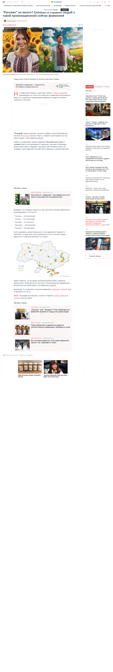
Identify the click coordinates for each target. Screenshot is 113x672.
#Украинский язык (12, 355)
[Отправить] (22, 2)
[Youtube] (97, 2)
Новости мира (34, 307)
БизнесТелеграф (70, 5)
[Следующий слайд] (111, 5)
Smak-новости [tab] (99, 86)
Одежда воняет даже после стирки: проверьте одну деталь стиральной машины (98, 148)
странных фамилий (59, 93)
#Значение (22, 355)
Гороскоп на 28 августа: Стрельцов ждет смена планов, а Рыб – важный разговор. (98, 179)
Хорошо (64, 9)
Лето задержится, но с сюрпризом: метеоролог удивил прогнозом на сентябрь (97, 158)
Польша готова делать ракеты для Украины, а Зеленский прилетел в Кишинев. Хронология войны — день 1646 (97, 222)
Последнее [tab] (89, 86)
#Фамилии (29, 355)
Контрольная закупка (43, 5)
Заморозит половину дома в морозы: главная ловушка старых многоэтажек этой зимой (98, 233)
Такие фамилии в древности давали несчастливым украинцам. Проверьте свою (50, 326)
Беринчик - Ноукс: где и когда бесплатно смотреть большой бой (97, 189)
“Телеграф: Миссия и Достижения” (90, 5)
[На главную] (56, 2)
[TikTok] (105, 2)
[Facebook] (89, 2)
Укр (109, 2)
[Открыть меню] (3, 2)
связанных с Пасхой (59, 289)
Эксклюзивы (58, 5)
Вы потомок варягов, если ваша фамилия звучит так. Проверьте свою (50, 342)
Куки (55, 9)
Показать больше (95, 256)
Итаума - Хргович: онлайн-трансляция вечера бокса (95, 198)
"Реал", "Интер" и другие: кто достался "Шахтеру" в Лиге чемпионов (96, 123)
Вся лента (89, 91)
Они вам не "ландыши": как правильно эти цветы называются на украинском (50, 196)
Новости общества (36, 192)
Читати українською (9, 25)
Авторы (109, 5)
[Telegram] (95, 2)
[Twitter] (100, 2)
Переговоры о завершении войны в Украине (18, 5)
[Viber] (92, 2)
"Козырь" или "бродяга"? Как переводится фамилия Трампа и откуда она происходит (50, 311)
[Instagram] (102, 2)
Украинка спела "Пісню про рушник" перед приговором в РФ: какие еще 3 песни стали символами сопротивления (96, 98)
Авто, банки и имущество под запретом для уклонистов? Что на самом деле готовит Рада (97, 169)
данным (26, 136)
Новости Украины (35, 322)
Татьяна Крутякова (11, 20)
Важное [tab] (107, 86)
